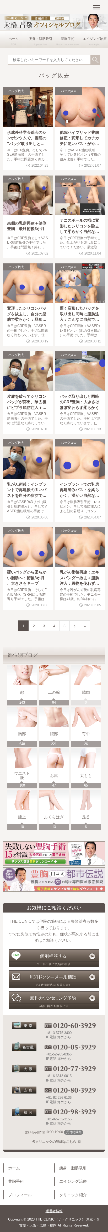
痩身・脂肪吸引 (40, 39)
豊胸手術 (67, 39)
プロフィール (20, 1195)
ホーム (13, 39)
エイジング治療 (95, 39)
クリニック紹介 (73, 1195)
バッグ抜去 (16, 91)
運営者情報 (54, 1211)
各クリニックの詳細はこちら (54, 1142)
